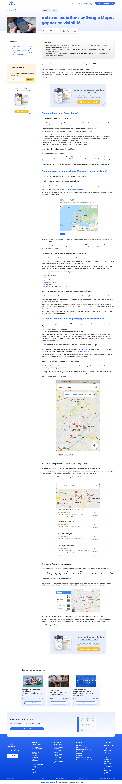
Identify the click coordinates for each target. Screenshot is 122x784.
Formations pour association (84, 749)
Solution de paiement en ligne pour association (37, 749)
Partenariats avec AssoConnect (109, 769)
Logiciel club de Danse (58, 755)
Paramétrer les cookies (83, 778)
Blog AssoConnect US (82, 747)
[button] (72, 3)
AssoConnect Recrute (107, 756)
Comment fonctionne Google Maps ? (22, 46)
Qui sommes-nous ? (109, 746)
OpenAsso (79, 755)
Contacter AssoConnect (107, 762)
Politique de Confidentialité (61, 778)
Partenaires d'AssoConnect (108, 766)
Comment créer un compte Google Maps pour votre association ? (21, 49)
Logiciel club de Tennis (58, 762)
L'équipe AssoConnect (107, 753)
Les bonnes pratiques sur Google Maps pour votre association (23, 53)
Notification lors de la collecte (47, 782)
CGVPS (42, 778)
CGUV (27, 778)
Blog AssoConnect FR (82, 745)
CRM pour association (35, 760)
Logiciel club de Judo (58, 758)
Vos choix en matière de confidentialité (68, 782)
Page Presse (107, 759)
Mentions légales (10, 778)
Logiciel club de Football (58, 748)
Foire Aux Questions (106, 773)
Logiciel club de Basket (58, 751)
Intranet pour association (35, 752)
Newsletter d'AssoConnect (83, 757)
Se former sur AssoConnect (84, 760)
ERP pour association (35, 756)
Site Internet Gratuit (35, 772)
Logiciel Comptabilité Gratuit (35, 768)
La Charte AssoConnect (107, 749)
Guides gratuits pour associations (82, 752)
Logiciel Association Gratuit (37, 763)
